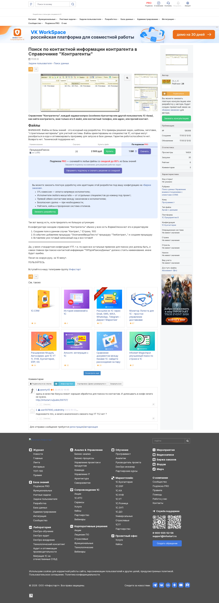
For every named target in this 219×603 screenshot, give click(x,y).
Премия (37, 475)
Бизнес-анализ (82, 454)
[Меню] (31, 4)
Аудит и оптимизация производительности (45, 550)
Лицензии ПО (81, 534)
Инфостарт (75, 269)
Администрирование (44, 511)
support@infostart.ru (165, 536)
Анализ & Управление (88, 449)
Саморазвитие (82, 482)
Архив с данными (170, 210)
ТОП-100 (38, 471)
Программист (168, 202)
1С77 (118, 524)
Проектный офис (126, 535)
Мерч (160, 469)
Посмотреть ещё (92, 373)
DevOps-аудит (41, 535)
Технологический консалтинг (49, 544)
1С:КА (119, 490)
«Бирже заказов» (171, 110)
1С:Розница (122, 503)
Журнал (38, 449)
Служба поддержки (167, 511)
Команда (79, 470)
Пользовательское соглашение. (46, 574)
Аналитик (121, 458)
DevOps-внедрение (44, 540)
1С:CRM (35, 310)
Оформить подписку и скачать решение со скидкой (93, 170)
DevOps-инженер (125, 466)
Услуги (78, 506)
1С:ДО (119, 511)
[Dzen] (174, 585)
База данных (40, 507)
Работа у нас (160, 499)
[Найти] (187, 440)
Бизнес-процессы (84, 458)
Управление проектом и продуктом (87, 464)
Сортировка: (91, 384)
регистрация (76, 427)
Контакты (158, 503)
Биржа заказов (166, 459)
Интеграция (39, 516)
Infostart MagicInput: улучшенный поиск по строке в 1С (141, 355)
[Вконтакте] (161, 585)
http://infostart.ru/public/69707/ (52, 400)
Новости (38, 454)
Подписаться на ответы (41, 384)
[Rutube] (187, 585)
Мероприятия (166, 449)
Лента (36, 462)
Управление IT (82, 474)
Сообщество (40, 520)
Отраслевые (81, 539)
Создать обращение (167, 543)
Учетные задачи (42, 494)
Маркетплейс (124, 477)
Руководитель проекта (128, 462)
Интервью (39, 466)
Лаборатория (42, 527)
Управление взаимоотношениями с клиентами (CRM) (174, 192)
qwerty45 (45, 390)
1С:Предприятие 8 (170, 217)
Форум (161, 464)
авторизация (91, 427)
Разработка (39, 503)
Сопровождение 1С (86, 489)
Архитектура (81, 478)
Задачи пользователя (45, 499)
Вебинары (79, 519)
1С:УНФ (120, 494)
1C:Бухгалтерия (169, 225)
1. (36, 390)
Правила (157, 490)
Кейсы (77, 510)
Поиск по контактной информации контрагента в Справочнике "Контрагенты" (82, 51)
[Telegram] (155, 585)
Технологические (83, 547)
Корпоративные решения (90, 526)
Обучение (122, 449)
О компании (160, 477)
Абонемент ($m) (169, 270)
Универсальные (124, 516)
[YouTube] (181, 585)
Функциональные (42, 490)
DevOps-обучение (43, 531)
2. (37, 410)
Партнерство (81, 515)
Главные (38, 458)
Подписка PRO (41, 486)
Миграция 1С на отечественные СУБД (45, 558)
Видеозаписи (165, 454)
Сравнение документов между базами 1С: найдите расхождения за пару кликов (108, 358)
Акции (77, 493)
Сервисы (79, 502)
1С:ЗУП (119, 507)
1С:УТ (119, 499)
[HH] (168, 585)
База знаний (41, 482)
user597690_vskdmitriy (52, 410)
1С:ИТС (78, 498)
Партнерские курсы (127, 471)
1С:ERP (119, 486)
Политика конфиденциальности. (82, 574)
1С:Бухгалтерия (124, 482)
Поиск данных (168, 189)
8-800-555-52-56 (163, 533)
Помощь (157, 494)
